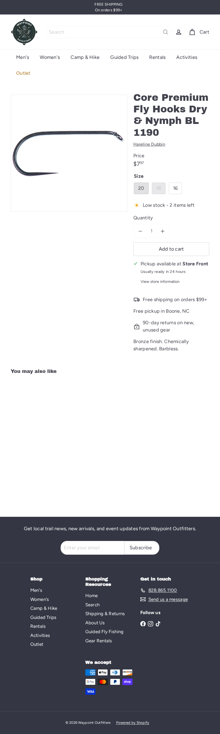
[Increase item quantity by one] (162, 231)
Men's (22, 57)
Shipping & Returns (105, 613)
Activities (186, 57)
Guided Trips (124, 57)
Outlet (23, 73)
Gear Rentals (98, 640)
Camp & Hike (85, 57)
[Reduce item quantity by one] (140, 231)
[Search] (165, 32)
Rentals (157, 57)
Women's (50, 57)
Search (92, 604)
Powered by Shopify (132, 723)
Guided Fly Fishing (104, 631)
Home (91, 595)
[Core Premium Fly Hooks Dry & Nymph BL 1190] (25, 441)
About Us (95, 622)
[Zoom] (69, 153)
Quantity (143, 218)
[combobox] (109, 32)
